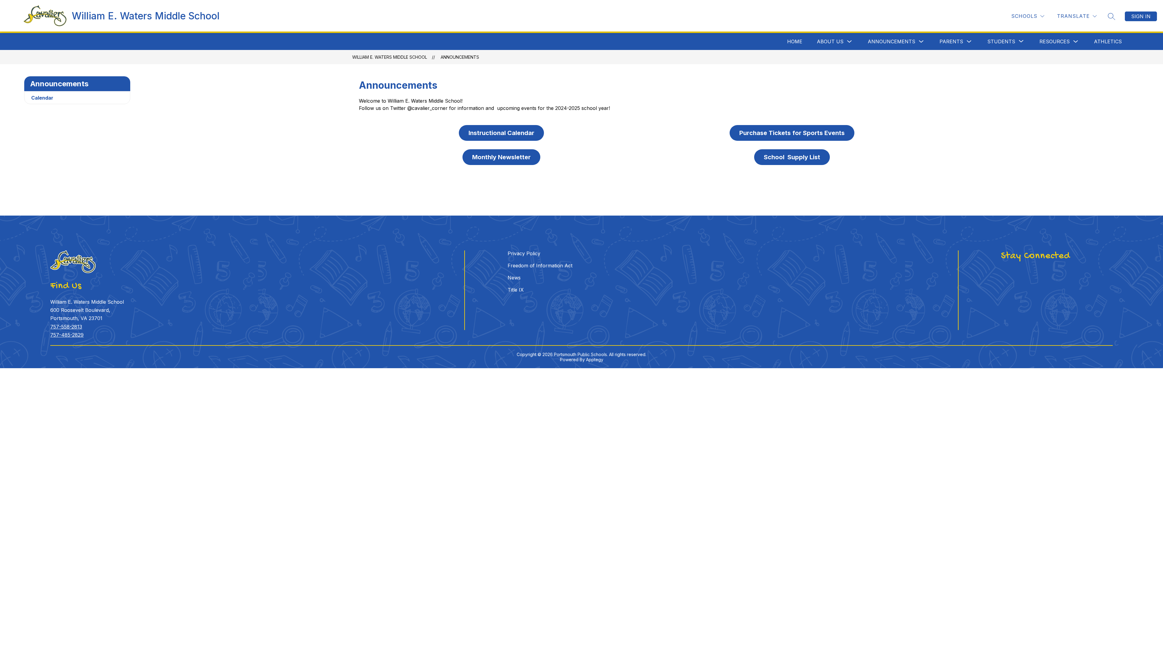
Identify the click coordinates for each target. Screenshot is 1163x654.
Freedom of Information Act (540, 266)
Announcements (891, 41)
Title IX (516, 290)
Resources (1054, 41)
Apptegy (594, 359)
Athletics (1108, 41)
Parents (951, 41)
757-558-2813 (66, 327)
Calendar (42, 98)
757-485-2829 (67, 335)
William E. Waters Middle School (389, 57)
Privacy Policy (524, 253)
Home (794, 41)
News (514, 278)
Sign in (1141, 16)
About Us (830, 41)
